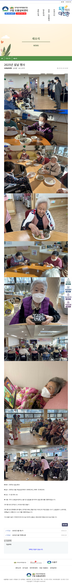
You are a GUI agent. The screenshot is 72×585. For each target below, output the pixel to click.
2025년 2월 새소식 (17, 531)
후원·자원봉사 (49, 15)
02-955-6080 (36, 579)
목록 (65, 525)
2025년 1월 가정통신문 (19, 535)
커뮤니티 (54, 12)
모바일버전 (53, 568)
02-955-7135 (65, 579)
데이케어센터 (34, 568)
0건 (16, 68)
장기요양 (25, 568)
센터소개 (38, 12)
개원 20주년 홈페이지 (10, 13)
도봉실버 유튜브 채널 (21, 13)
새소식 (15, 58)
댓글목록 (8, 541)
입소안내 (43, 12)
